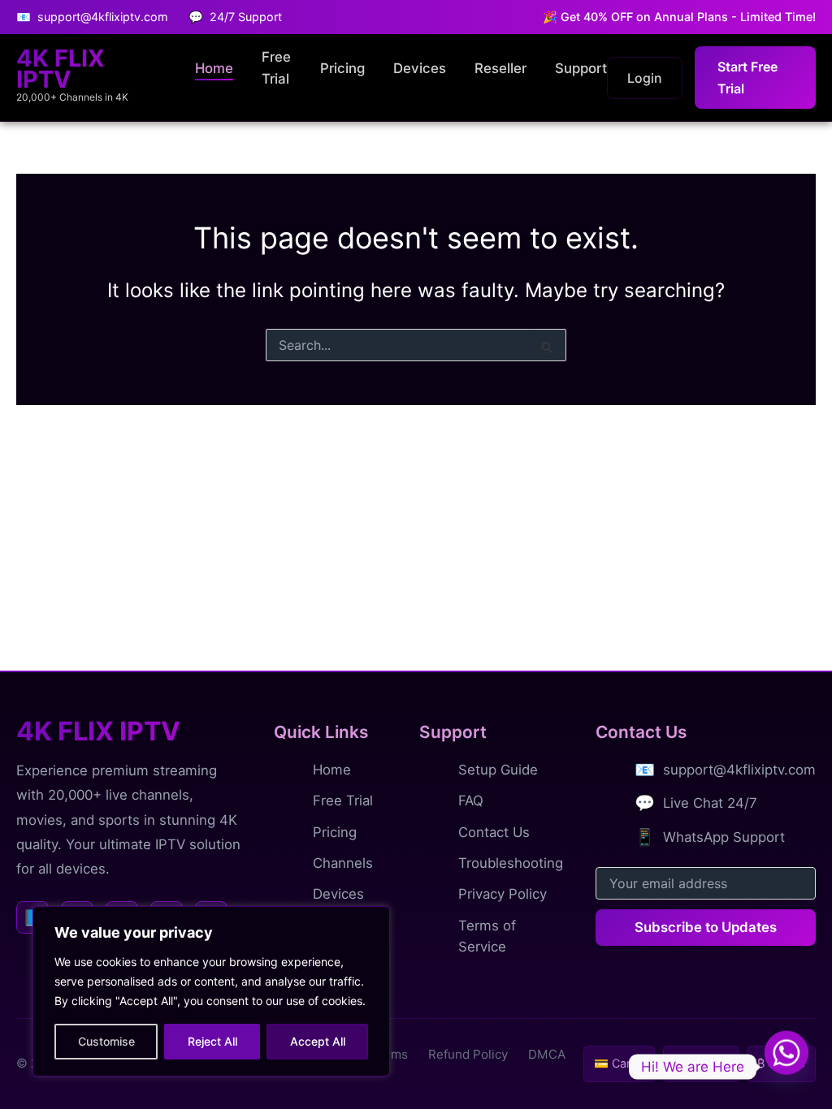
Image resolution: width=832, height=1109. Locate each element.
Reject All (212, 1041)
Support (581, 68)
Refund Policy (468, 1054)
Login (644, 78)
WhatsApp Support (724, 837)
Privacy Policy (502, 894)
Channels (343, 863)
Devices (419, 68)
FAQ (470, 800)
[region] (211, 991)
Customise (106, 1041)
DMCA (547, 1054)
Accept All (317, 1041)
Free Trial (276, 67)
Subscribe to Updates (706, 927)
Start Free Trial (747, 77)
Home (214, 68)
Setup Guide (498, 770)
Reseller (500, 68)
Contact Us (494, 832)
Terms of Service (487, 936)
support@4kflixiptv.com (739, 770)
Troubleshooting (510, 863)
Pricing (342, 68)
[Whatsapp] (786, 1067)
